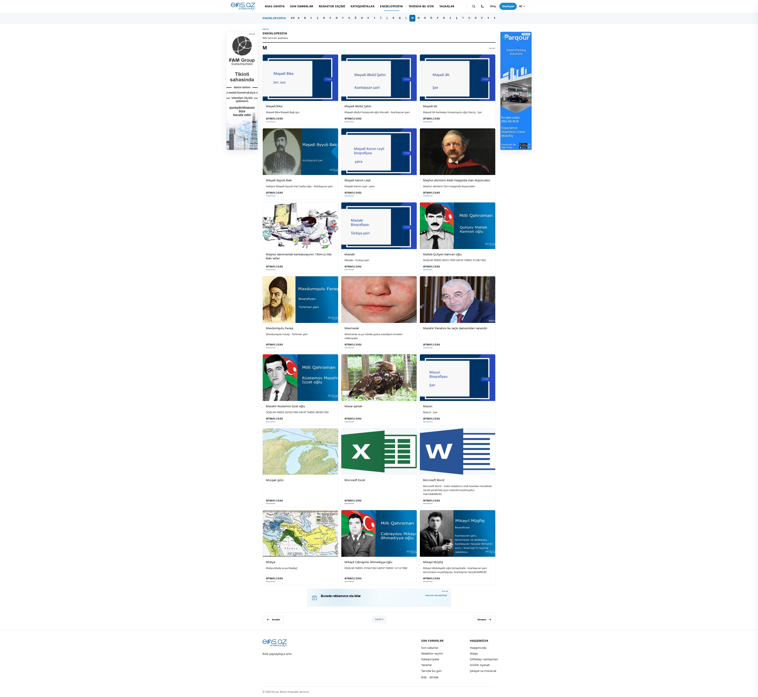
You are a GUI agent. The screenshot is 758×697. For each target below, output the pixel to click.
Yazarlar (446, 6)
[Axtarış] (474, 6)
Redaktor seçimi (332, 6)
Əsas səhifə (274, 6)
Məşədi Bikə (274, 106)
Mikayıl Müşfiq (433, 562)
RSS (424, 677)
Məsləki (349, 254)
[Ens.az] (243, 6)
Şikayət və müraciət (483, 671)
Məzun (427, 406)
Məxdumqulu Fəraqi (279, 328)
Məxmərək (351, 328)
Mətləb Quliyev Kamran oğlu (442, 254)
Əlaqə (474, 653)
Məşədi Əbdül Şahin (357, 106)
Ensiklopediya (391, 6)
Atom (434, 677)
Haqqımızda (478, 648)
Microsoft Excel (354, 480)
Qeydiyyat (508, 6)
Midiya (270, 562)
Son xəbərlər (301, 6)
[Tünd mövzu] (482, 6)
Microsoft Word (433, 480)
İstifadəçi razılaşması (484, 659)
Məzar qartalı (353, 406)
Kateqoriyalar (362, 6)
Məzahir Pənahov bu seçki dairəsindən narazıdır (455, 328)
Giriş (493, 6)
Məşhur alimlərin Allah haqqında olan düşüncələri (456, 180)
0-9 (293, 18)
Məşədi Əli (430, 106)
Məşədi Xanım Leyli (357, 180)
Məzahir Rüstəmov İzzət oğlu (285, 406)
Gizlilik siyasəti (480, 665)
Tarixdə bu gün (421, 6)
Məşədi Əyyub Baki (279, 180)
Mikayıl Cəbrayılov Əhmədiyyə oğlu (368, 562)
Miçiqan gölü (274, 480)
